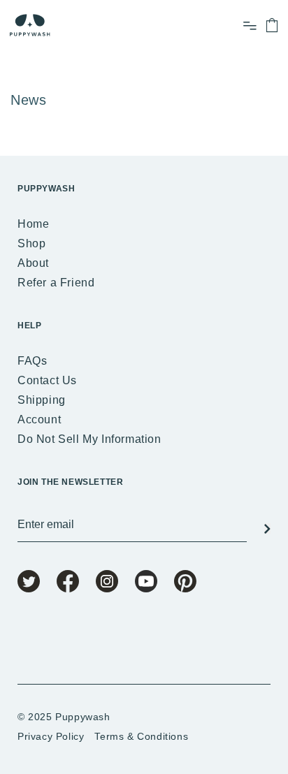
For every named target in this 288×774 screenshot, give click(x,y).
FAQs (32, 361)
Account (39, 419)
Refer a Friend (55, 283)
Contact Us (47, 380)
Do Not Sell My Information (89, 439)
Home (33, 224)
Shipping (41, 400)
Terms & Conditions (141, 736)
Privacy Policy (50, 736)
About (33, 263)
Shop (31, 243)
